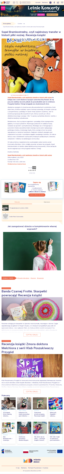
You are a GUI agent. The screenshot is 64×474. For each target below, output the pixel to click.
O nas (18, 468)
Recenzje (36, 410)
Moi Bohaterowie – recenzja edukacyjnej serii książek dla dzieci (8, 441)
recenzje (41, 278)
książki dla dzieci (23, 278)
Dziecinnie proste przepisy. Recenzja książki (39, 414)
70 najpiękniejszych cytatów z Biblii (18, 208)
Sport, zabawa (22, 410)
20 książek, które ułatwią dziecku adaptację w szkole (7, 416)
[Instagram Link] (50, 2)
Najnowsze (47, 202)
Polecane (17, 202)
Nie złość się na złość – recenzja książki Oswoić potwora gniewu (39, 439)
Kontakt (38, 2)
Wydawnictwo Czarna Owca (17, 164)
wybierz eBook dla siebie (37, 195)
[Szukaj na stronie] (17, 3)
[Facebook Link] (54, 2)
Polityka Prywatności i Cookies (38, 468)
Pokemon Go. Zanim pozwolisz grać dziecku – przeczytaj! (24, 415)
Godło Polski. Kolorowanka (16, 216)
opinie (34, 278)
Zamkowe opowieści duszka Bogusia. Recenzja (24, 439)
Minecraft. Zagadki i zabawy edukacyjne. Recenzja (54, 416)
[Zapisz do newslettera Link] (58, 2)
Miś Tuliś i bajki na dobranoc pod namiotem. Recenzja (55, 439)
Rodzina (5, 410)
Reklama (45, 2)
